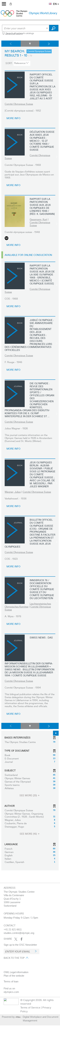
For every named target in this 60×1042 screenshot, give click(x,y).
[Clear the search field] (47, 28)
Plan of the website (14, 975)
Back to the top (14, 957)
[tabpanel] (30, 455)
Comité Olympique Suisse (19, 104)
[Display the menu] (4, 3)
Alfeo (18, 1016)
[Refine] (30, 44)
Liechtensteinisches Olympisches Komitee (28, 605)
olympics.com (11, 991)
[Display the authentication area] (11, 3)
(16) (29, 833)
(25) (29, 795)
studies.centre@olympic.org (19, 933)
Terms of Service (30, 1007)
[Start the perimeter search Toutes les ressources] (53, 28)
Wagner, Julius (13, 492)
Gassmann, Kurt (38, 219)
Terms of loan (11, 981)
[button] (48, 2)
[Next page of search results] (49, 44)
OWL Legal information (16, 972)
